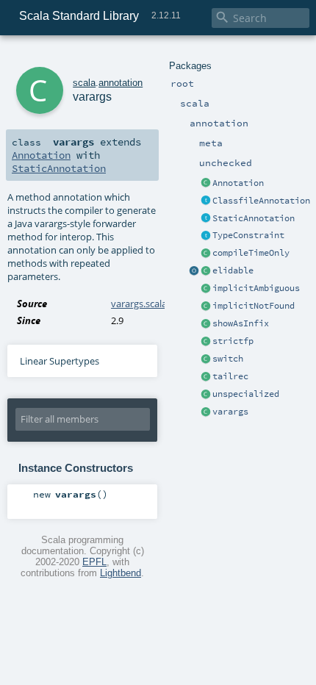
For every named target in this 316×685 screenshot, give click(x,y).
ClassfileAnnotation (261, 201)
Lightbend (120, 572)
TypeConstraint (248, 235)
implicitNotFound (253, 306)
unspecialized (245, 394)
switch (227, 359)
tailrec (230, 376)
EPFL (94, 561)
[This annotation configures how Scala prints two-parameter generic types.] (206, 324)
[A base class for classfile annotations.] (206, 201)
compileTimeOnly (251, 253)
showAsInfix (240, 323)
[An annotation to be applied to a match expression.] (206, 359)
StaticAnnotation (253, 218)
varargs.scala (139, 303)
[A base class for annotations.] (206, 184)
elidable (233, 270)
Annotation (238, 183)
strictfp (233, 341)
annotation (120, 82)
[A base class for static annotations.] (206, 219)
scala (84, 82)
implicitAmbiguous (256, 288)
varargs (230, 411)
